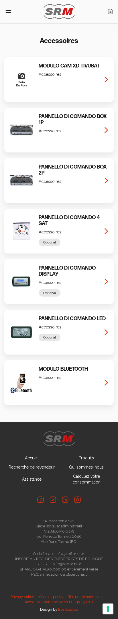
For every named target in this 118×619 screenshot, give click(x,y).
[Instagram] (77, 500)
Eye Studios (68, 609)
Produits (86, 458)
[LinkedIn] (65, 500)
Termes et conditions (85, 597)
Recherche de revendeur (32, 467)
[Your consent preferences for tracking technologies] (108, 608)
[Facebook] (40, 500)
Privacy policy (22, 597)
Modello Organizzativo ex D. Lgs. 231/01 (59, 602)
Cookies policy (51, 597)
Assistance (32, 479)
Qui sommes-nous (86, 467)
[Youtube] (53, 500)
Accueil (32, 458)
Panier (110, 11)
